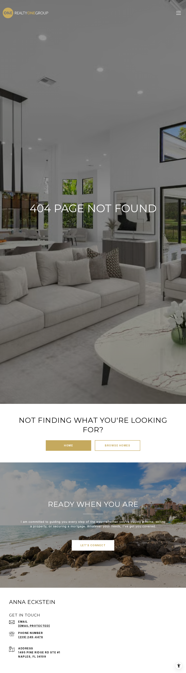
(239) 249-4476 (30, 637)
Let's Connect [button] (93, 545)
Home (68, 445)
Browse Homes (117, 445)
